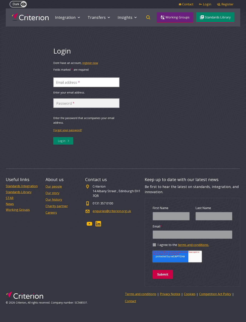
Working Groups (18, 210)
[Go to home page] (30, 17)
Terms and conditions (140, 294)
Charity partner (57, 206)
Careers (51, 212)
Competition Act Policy (215, 294)
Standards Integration (22, 186)
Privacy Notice (170, 294)
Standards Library (19, 192)
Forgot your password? (67, 130)
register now (90, 63)
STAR (9, 198)
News (10, 204)
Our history (54, 199)
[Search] (148, 17)
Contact (130, 301)
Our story (52, 193)
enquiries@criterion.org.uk (112, 211)
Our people (54, 186)
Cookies (189, 294)
